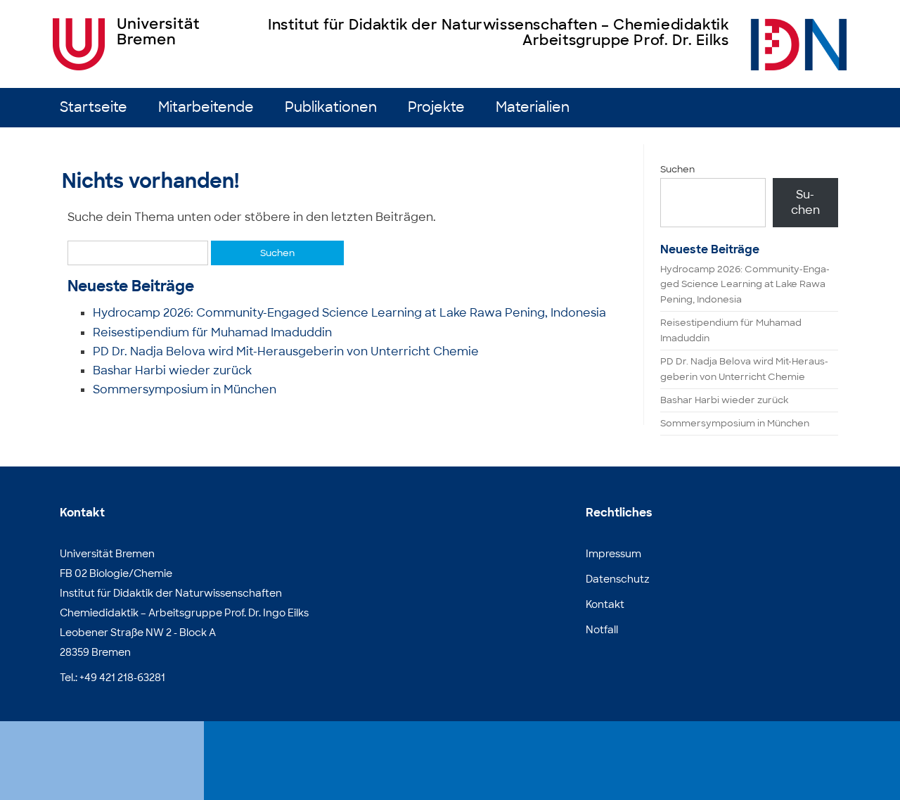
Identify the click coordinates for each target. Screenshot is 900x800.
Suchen (677, 169)
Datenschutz (618, 579)
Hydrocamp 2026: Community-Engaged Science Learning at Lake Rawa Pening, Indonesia (349, 312)
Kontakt (605, 604)
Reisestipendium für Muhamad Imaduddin (212, 332)
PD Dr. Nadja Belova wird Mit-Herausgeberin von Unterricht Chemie (286, 351)
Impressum (613, 553)
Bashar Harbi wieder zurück (172, 370)
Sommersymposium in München (184, 389)
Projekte (436, 107)
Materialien (533, 107)
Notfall (602, 629)
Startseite (93, 107)
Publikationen (331, 107)
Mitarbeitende (206, 107)
